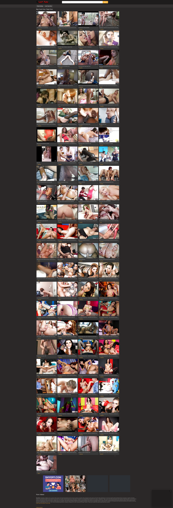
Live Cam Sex (48, 6)
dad (101, 222)
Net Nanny (43, 503)
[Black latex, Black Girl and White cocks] (88, 154)
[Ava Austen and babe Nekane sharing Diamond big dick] (67, 154)
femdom (101, 241)
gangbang (40, 29)
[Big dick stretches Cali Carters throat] (67, 386)
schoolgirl (60, 67)
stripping (39, 241)
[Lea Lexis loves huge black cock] (88, 57)
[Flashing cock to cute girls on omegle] (109, 135)
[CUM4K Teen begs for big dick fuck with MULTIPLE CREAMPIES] (46, 38)
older (101, 203)
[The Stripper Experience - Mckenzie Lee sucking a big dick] (46, 424)
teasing (101, 183)
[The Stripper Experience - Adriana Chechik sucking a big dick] (67, 405)
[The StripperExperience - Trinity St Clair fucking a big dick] (88, 347)
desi (38, 183)
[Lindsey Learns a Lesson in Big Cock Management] (67, 115)
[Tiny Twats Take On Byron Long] (67, 38)
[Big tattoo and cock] (109, 115)
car (59, 396)
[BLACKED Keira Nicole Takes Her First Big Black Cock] (109, 77)
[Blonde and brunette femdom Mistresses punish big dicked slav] (109, 231)
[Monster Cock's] (46, 96)
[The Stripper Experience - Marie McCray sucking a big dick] (67, 328)
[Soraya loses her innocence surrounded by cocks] (88, 193)
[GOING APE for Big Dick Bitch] (88, 19)
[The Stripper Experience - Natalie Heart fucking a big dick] (88, 289)
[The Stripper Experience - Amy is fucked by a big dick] (67, 270)
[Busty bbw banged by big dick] (88, 231)
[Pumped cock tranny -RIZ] (46, 347)
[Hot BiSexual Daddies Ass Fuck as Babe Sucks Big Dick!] (109, 212)
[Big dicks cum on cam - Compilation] (88, 38)
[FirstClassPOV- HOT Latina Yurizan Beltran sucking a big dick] (88, 270)
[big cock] (46, 154)
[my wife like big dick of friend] (67, 173)
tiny (59, 203)
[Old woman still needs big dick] (109, 193)
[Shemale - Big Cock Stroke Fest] (88, 444)
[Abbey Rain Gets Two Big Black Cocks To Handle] (46, 463)
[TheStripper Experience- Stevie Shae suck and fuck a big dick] (46, 308)
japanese (81, 87)
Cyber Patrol (38, 503)
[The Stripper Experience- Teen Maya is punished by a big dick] (109, 328)
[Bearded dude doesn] (67, 135)
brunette (101, 48)
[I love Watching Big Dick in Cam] (46, 289)
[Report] (37, 25)
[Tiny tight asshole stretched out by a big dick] (67, 193)
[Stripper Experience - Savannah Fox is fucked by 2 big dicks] (46, 405)
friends (60, 183)
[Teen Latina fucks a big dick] (46, 193)
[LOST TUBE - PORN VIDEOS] (42, 2)
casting (80, 222)
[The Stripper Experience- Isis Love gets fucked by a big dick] (109, 366)
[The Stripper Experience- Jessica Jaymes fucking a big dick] (88, 405)
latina (39, 203)
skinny (60, 29)
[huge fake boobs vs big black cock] (88, 135)
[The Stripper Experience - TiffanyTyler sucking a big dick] (109, 405)
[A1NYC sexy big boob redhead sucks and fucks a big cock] (67, 96)
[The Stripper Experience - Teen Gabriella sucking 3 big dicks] (109, 308)
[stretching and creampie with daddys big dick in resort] (46, 270)
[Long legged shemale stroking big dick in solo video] (109, 96)
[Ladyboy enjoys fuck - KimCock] (46, 77)
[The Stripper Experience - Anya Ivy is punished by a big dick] (109, 347)
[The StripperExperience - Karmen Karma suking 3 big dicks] (109, 289)
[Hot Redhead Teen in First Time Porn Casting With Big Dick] (88, 212)
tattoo (101, 125)
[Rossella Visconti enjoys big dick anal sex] (109, 250)
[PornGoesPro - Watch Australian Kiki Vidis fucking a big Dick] (46, 328)
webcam (81, 48)
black (101, 87)
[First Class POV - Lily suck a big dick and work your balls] (109, 270)
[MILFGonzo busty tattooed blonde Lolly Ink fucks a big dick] (46, 250)
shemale (102, 29)
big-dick (80, 29)
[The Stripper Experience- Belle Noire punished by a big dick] (67, 231)
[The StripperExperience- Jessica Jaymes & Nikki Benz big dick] (67, 366)
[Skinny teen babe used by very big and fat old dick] (67, 19)
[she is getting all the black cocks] (88, 115)
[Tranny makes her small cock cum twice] (67, 424)
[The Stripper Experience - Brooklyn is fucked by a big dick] (88, 386)
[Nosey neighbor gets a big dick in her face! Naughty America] (46, 386)
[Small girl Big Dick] (88, 250)
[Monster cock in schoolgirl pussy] (67, 57)
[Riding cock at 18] (88, 173)
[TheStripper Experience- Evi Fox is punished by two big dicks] (88, 366)
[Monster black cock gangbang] (46, 19)
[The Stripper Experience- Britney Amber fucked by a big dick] (67, 444)
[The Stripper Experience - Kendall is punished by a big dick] (109, 386)
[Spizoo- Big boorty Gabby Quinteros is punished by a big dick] (109, 444)
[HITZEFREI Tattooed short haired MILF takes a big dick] (67, 289)
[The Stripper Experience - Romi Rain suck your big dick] (67, 347)
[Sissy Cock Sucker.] (88, 96)
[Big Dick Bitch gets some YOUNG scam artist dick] (88, 328)
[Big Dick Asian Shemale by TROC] (46, 135)
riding (80, 183)
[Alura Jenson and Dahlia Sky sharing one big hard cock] (109, 154)
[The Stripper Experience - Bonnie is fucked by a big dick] (88, 424)
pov (59, 87)
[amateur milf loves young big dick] (46, 57)
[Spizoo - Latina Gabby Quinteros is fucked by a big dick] (46, 366)
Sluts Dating (40, 6)
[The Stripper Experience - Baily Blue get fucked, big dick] (88, 308)
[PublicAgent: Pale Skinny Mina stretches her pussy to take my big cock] (109, 57)
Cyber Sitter (48, 503)
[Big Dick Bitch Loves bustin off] (46, 212)
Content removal (39, 507)
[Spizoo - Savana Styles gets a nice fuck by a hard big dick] (46, 444)
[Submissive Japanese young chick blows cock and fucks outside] (109, 19)
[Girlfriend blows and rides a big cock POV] (67, 77)
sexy (59, 106)
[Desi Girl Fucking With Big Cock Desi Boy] (46, 173)
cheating (39, 125)
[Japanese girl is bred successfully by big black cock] (88, 77)
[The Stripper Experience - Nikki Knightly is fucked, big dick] (109, 424)
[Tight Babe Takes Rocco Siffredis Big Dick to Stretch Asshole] (67, 212)
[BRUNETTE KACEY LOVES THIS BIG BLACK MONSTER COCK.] (109, 38)
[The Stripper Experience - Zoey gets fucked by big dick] (46, 231)
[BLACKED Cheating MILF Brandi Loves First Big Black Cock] (46, 115)
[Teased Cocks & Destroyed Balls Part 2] (109, 173)
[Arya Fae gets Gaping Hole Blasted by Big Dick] (67, 308)
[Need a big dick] (67, 250)
